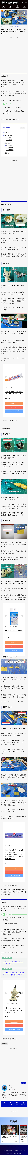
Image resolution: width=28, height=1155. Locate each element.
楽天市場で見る (14, 407)
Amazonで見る (13, 403)
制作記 (18, 26)
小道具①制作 (9, 147)
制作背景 (7, 132)
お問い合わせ (22, 1150)
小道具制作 (8, 143)
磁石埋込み (9, 145)
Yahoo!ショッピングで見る (14, 411)
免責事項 (16, 1150)
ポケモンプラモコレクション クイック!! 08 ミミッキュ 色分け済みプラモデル (13, 1010)
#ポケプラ (4, 1043)
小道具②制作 (9, 149)
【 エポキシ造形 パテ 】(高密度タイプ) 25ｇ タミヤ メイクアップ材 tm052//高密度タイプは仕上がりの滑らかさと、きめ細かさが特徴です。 (14, 854)
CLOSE (22, 127)
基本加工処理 (9, 135)
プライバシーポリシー (7, 1150)
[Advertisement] (14, 54)
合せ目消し (9, 139)
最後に (7, 153)
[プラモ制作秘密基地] (10, 2)
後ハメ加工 (9, 137)
